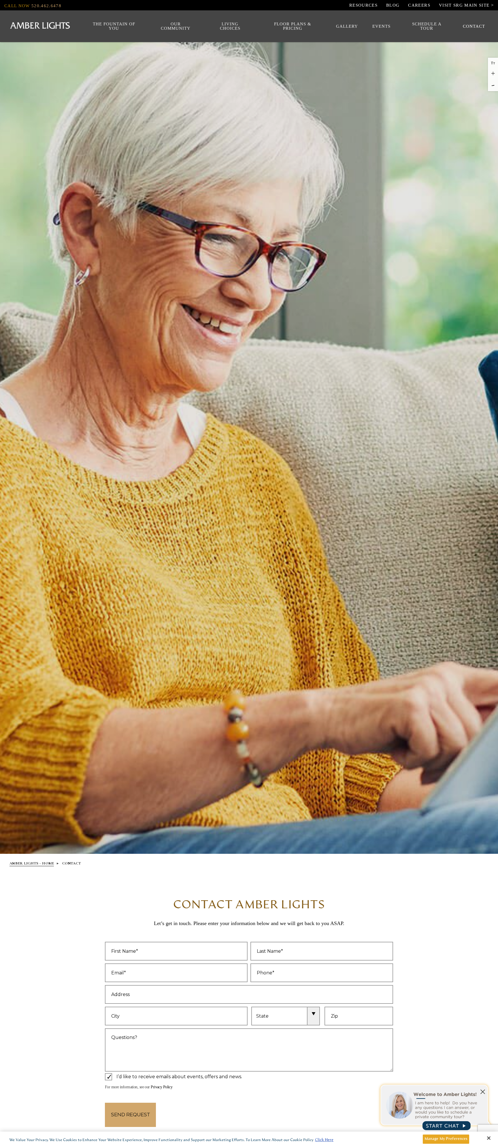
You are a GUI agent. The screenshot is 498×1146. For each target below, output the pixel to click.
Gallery (347, 26)
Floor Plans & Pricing (292, 26)
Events (381, 26)
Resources (363, 5)
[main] (249, 1139)
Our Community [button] (175, 26)
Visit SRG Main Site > (466, 5)
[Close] (488, 1138)
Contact (474, 26)
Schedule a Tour (427, 26)
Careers (419, 5)
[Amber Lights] (40, 26)
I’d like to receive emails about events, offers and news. (179, 1076)
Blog (392, 5)
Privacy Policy (161, 1087)
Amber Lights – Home (32, 863)
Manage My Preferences (446, 1139)
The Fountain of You (114, 26)
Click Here (324, 1140)
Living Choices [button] (230, 26)
